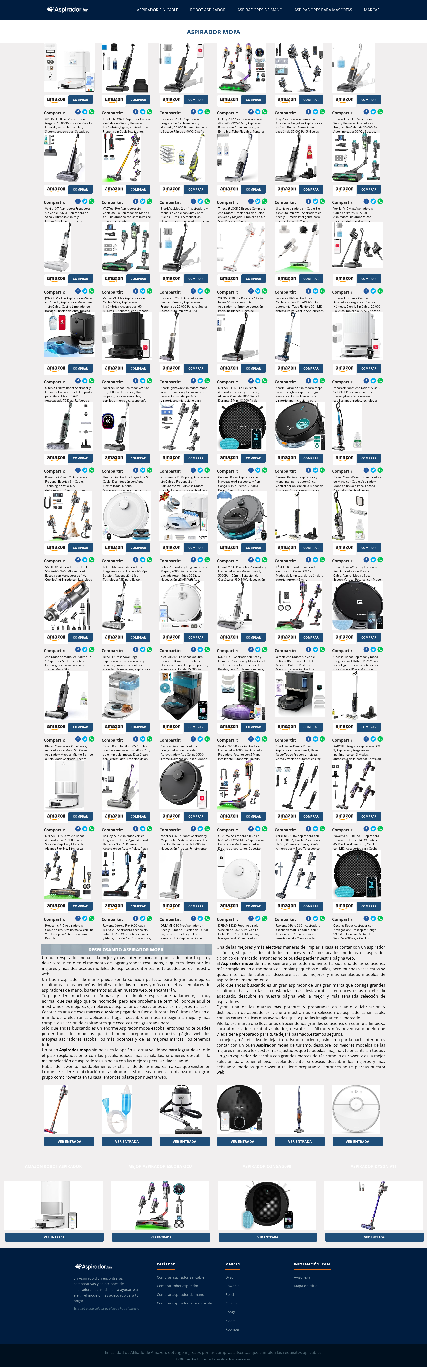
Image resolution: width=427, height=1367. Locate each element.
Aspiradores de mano (259, 10)
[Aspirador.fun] (111, 1267)
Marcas (372, 10)
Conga (230, 1312)
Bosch (230, 1294)
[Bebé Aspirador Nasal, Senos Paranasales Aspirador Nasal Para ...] (127, 1109)
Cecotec (231, 1303)
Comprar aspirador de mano (180, 1294)
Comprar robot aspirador (177, 1286)
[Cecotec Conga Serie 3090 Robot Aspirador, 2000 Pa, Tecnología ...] (242, 1109)
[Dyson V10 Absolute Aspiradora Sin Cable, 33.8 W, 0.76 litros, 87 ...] (69, 1109)
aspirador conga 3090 (267, 1166)
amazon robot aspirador (53, 1166)
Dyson (230, 1277)
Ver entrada (69, 1141)
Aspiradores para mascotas (323, 10)
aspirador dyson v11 (374, 1166)
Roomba (232, 1329)
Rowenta (232, 1286)
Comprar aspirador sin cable (180, 1277)
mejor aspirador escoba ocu (160, 1166)
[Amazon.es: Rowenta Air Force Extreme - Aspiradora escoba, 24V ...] (300, 1109)
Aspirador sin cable (157, 10)
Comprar (80, 100)
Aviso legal (302, 1277)
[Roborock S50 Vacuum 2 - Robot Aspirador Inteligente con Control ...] (357, 1109)
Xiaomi (230, 1321)
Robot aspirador (208, 10)
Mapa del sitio (305, 1286)
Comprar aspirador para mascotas (185, 1303)
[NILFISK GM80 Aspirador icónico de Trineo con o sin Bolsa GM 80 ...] (184, 1109)
